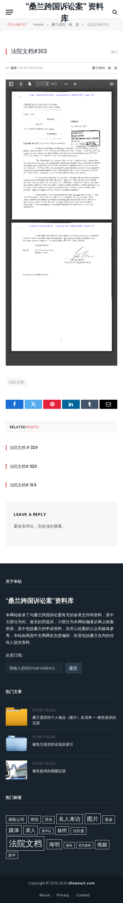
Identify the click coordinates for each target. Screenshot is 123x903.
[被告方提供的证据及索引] (16, 743)
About (44, 895)
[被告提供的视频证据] (16, 770)
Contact (83, 895)
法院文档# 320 (23, 466)
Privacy (63, 895)
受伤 (48, 819)
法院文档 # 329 (23, 447)
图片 (92, 819)
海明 (54, 844)
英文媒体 (84, 845)
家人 (30, 830)
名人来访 (69, 819)
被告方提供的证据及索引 (52, 744)
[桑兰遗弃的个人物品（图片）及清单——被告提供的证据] (16, 716)
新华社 (46, 831)
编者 (14, 68)
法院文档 (16, 382)
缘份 (69, 845)
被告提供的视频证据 (49, 770)
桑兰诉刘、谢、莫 (104, 68)
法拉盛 (78, 830)
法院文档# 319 (23, 485)
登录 (58, 526)
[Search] (114, 12)
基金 (109, 819)
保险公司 (16, 819)
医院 (35, 819)
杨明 (62, 830)
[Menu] (9, 12)
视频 (102, 844)
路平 (12, 855)
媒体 (14, 830)
